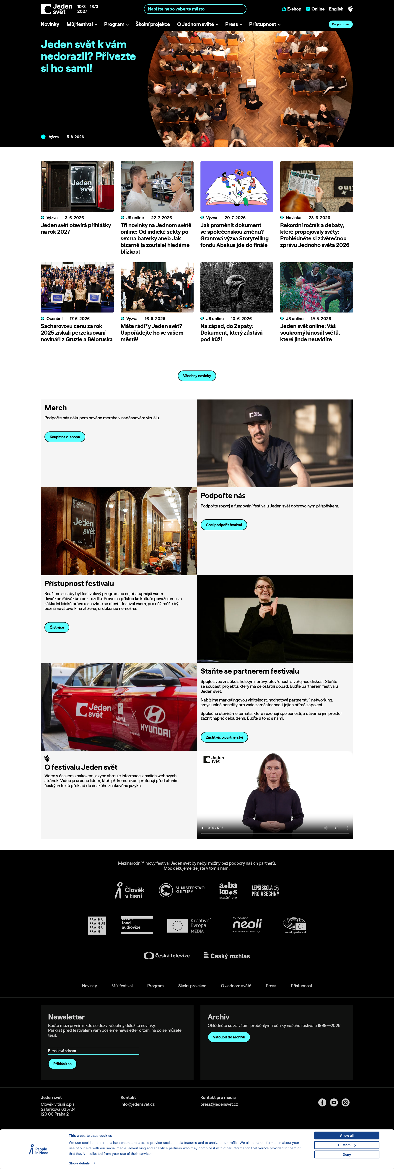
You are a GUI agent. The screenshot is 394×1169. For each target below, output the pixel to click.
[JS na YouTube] (336, 1102)
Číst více (57, 627)
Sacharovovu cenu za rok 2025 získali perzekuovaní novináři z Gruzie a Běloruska (77, 332)
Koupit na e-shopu (65, 437)
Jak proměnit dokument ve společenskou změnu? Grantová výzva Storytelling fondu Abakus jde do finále (234, 235)
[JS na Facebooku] (324, 1102)
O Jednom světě (195, 24)
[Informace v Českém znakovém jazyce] (350, 9)
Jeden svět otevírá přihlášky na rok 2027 (76, 228)
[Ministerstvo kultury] (182, 890)
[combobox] (195, 8)
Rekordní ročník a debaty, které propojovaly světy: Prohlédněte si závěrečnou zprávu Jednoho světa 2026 (315, 235)
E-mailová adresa (63, 1044)
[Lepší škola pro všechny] (266, 890)
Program (114, 24)
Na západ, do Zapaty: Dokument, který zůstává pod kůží (231, 332)
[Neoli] (247, 925)
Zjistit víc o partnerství (224, 737)
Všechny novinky (197, 376)
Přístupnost (262, 24)
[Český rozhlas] (227, 956)
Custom (344, 1145)
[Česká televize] (167, 955)
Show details (79, 1163)
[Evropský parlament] (294, 925)
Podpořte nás (340, 24)
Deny (347, 1154)
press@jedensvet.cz (219, 1104)
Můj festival (80, 24)
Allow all (347, 1135)
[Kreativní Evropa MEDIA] (189, 925)
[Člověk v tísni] (129, 890)
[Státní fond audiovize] (137, 925)
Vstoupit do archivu (229, 1037)
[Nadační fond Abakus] (228, 890)
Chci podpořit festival (224, 525)
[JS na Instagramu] (347, 1102)
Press (231, 24)
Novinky (50, 24)
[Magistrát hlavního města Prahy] (97, 925)
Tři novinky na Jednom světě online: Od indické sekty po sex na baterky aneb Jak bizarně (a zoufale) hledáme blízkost (156, 238)
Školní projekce (153, 24)
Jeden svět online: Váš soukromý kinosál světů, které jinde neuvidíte (310, 332)
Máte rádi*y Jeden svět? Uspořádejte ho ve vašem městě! (152, 332)
